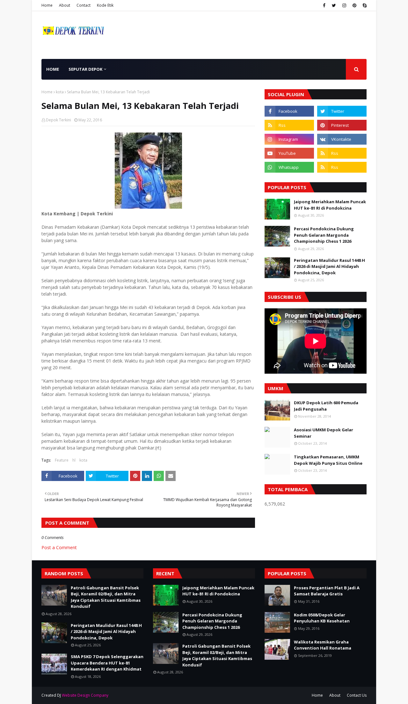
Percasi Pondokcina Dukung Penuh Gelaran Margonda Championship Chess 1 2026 (324, 235)
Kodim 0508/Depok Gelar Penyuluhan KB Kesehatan (322, 618)
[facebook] (324, 5)
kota (60, 92)
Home (47, 5)
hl (74, 460)
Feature (62, 460)
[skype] (364, 5)
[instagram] (344, 5)
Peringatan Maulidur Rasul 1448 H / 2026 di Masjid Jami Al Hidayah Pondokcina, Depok (329, 266)
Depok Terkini (58, 120)
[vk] (342, 139)
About (64, 5)
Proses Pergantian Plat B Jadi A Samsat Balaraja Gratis (327, 591)
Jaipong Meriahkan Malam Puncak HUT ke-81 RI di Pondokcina (330, 205)
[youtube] (289, 153)
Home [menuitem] (52, 69)
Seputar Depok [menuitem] (85, 69)
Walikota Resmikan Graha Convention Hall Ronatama (322, 645)
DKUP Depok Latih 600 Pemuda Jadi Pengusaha (326, 406)
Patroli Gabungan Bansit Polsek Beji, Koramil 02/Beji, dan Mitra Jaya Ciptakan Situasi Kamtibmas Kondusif (106, 597)
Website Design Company (85, 695)
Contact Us (357, 695)
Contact (83, 5)
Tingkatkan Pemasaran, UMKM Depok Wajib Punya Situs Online (328, 460)
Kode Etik (105, 5)
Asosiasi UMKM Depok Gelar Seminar (323, 433)
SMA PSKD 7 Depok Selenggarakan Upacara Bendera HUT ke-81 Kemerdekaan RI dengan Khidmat (107, 663)
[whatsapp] (289, 167)
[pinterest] (354, 5)
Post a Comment (59, 547)
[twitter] (334, 5)
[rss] (289, 125)
